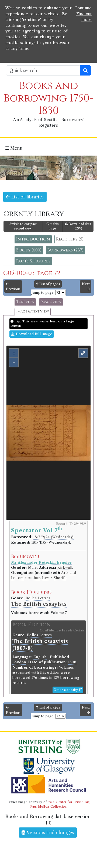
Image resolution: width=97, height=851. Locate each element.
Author (34, 578)
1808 (72, 662)
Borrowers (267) (65, 250)
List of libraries (27, 196)
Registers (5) (70, 239)
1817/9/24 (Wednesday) (53, 537)
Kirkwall (64, 568)
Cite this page (52, 226)
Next (86, 284)
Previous (13, 289)
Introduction (33, 239)
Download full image (33, 334)
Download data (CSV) (79, 226)
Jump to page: (43, 293)
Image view (50, 302)
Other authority (66, 690)
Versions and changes (50, 832)
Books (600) (28, 250)
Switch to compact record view (23, 226)
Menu (15, 148)
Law (45, 578)
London (19, 662)
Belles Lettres (38, 598)
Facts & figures (33, 261)
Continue (83, 8)
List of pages (49, 284)
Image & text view (32, 311)
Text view (25, 302)
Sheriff (60, 578)
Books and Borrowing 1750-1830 (48, 98)
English (40, 657)
